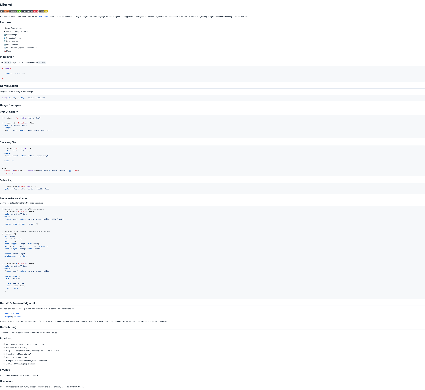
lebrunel (16, 313)
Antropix (7, 316)
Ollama (6, 313)
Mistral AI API (43, 16)
